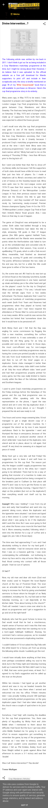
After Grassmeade (25, 85)
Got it (24, 805)
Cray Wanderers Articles (19, 779)
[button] (44, 24)
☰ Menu (15, 14)
